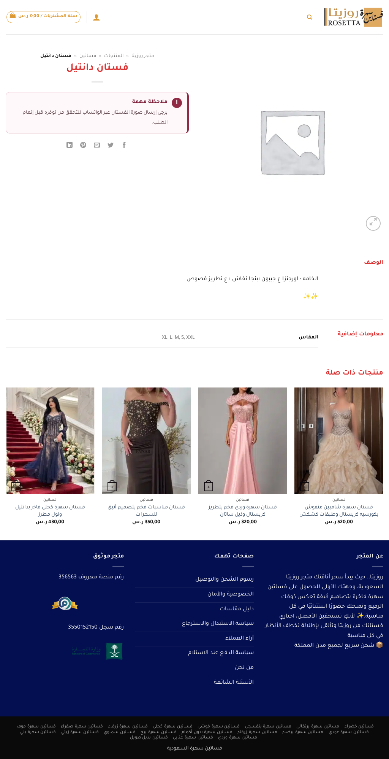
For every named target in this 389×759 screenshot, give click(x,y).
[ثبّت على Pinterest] (83, 146)
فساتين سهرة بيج (158, 732)
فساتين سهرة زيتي (80, 732)
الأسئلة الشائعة (234, 683)
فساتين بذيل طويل (149, 737)
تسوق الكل (290, 17)
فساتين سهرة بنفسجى (268, 726)
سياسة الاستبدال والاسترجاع (218, 624)
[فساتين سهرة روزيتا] (353, 17)
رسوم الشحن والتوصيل (224, 580)
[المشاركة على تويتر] (110, 146)
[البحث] (309, 17)
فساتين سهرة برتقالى (317, 726)
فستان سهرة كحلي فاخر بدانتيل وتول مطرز (50, 511)
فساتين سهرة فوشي (219, 726)
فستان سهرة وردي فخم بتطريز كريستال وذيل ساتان (243, 511)
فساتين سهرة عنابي (193, 737)
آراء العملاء (239, 639)
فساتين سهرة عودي (349, 732)
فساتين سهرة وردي (237, 737)
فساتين (87, 56)
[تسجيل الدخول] (96, 17)
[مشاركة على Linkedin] (69, 146)
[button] (43, 17)
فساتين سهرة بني (38, 732)
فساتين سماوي (120, 732)
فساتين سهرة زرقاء (128, 726)
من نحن (244, 668)
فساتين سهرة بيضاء (302, 732)
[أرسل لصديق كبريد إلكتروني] (97, 146)
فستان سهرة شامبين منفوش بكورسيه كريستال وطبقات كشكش (338, 511)
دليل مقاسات (237, 610)
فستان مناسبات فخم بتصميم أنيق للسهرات (146, 511)
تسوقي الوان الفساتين (248, 17)
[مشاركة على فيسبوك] (124, 146)
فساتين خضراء (359, 726)
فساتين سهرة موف (36, 726)
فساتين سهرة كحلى (172, 726)
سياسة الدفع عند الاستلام (221, 653)
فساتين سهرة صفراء (82, 726)
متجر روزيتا (142, 56)
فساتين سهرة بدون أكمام (207, 732)
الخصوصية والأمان (230, 595)
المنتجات (113, 56)
